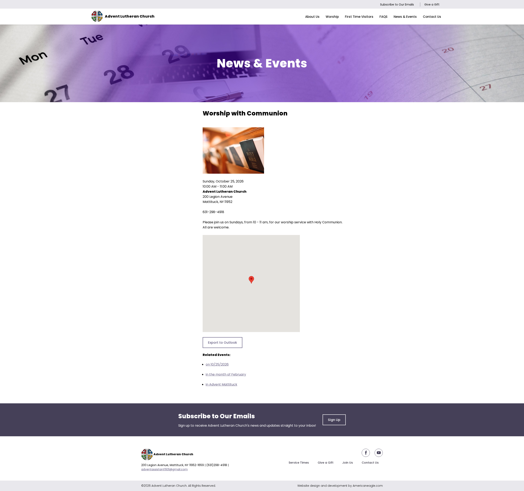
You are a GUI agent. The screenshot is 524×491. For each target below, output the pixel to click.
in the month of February (226, 374)
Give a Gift (431, 4)
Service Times (299, 463)
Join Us (347, 463)
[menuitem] (312, 17)
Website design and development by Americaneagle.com (340, 486)
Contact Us (370, 463)
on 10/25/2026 (217, 364)
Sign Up (334, 419)
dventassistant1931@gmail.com (165, 469)
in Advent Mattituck (221, 384)
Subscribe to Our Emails (397, 4)
